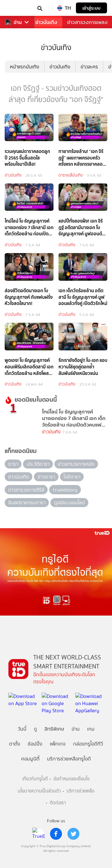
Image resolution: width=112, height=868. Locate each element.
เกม (91, 728)
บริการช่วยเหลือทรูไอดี (69, 758)
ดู (35, 728)
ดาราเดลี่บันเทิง (70, 175)
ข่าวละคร (89, 66)
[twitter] (73, 834)
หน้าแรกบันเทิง (24, 66)
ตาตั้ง (14, 743)
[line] (38, 834)
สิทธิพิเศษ (54, 728)
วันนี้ (22, 728)
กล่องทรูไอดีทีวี (88, 743)
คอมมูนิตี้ (30, 758)
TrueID (17, 8)
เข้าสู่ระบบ (91, 8)
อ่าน (18, 22)
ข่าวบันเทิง (46, 22)
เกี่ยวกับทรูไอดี (35, 779)
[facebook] (56, 834)
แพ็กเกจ (58, 743)
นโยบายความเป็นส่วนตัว (39, 791)
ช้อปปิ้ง (35, 743)
